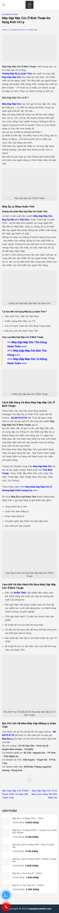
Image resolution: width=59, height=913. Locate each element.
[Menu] (3, 4)
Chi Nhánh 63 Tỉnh (10, 14)
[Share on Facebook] (29, 780)
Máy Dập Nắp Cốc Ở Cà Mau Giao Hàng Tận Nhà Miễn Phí (44, 794)
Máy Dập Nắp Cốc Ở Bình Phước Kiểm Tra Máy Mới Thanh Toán (15, 794)
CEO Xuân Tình (30, 30)
